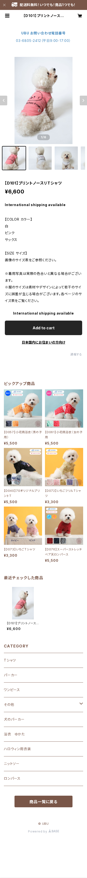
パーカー (11, 675)
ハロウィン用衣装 (17, 749)
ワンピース (12, 690)
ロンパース (12, 778)
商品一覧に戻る (43, 801)
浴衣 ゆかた (14, 734)
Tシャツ (10, 660)
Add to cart (44, 327)
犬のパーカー (14, 719)
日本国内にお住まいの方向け (43, 342)
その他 (9, 704)
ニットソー (12, 764)
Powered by (38, 831)
